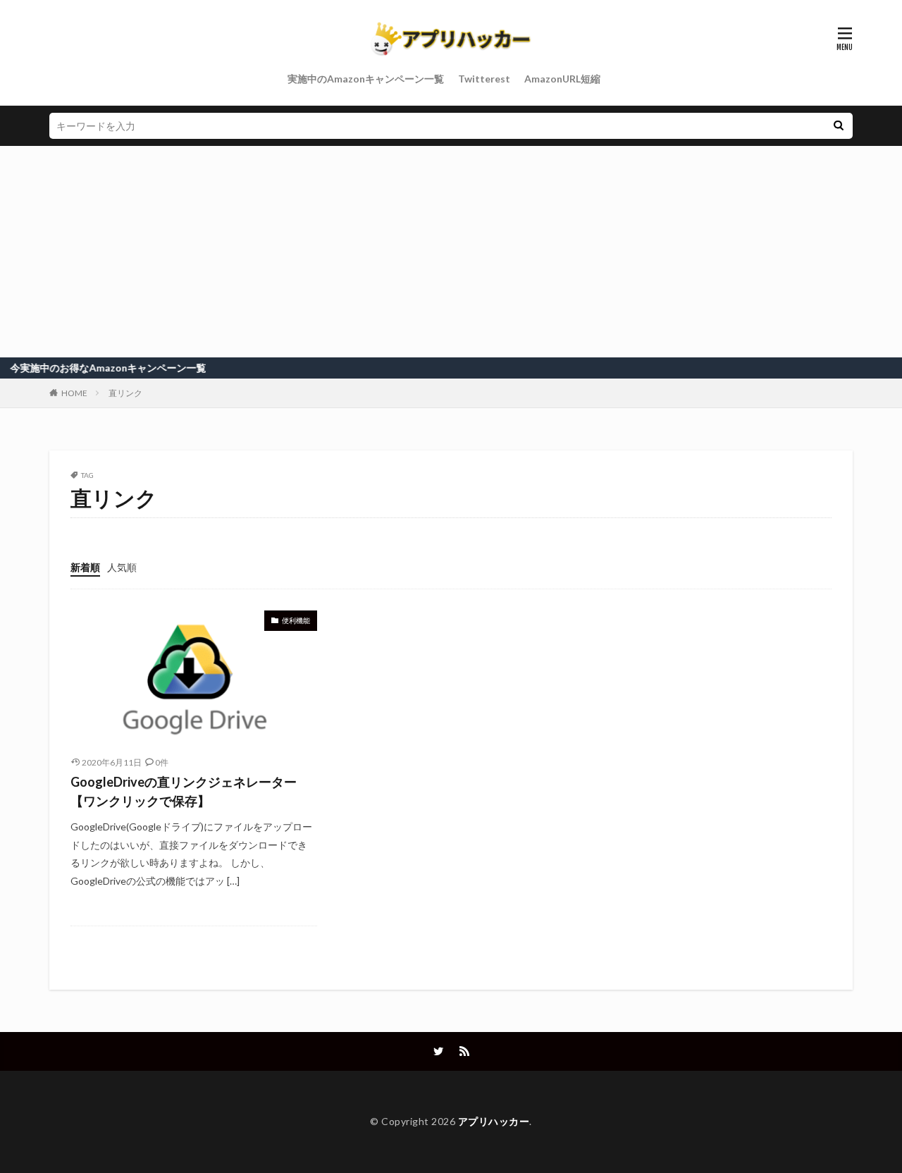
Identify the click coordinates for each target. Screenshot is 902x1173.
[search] (838, 126)
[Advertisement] (451, 251)
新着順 (85, 567)
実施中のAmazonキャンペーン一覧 (366, 79)
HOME (74, 393)
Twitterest (484, 79)
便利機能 (296, 620)
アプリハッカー (494, 1121)
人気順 (122, 567)
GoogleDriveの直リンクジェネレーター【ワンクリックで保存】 (183, 791)
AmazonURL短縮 (562, 79)
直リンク (125, 393)
